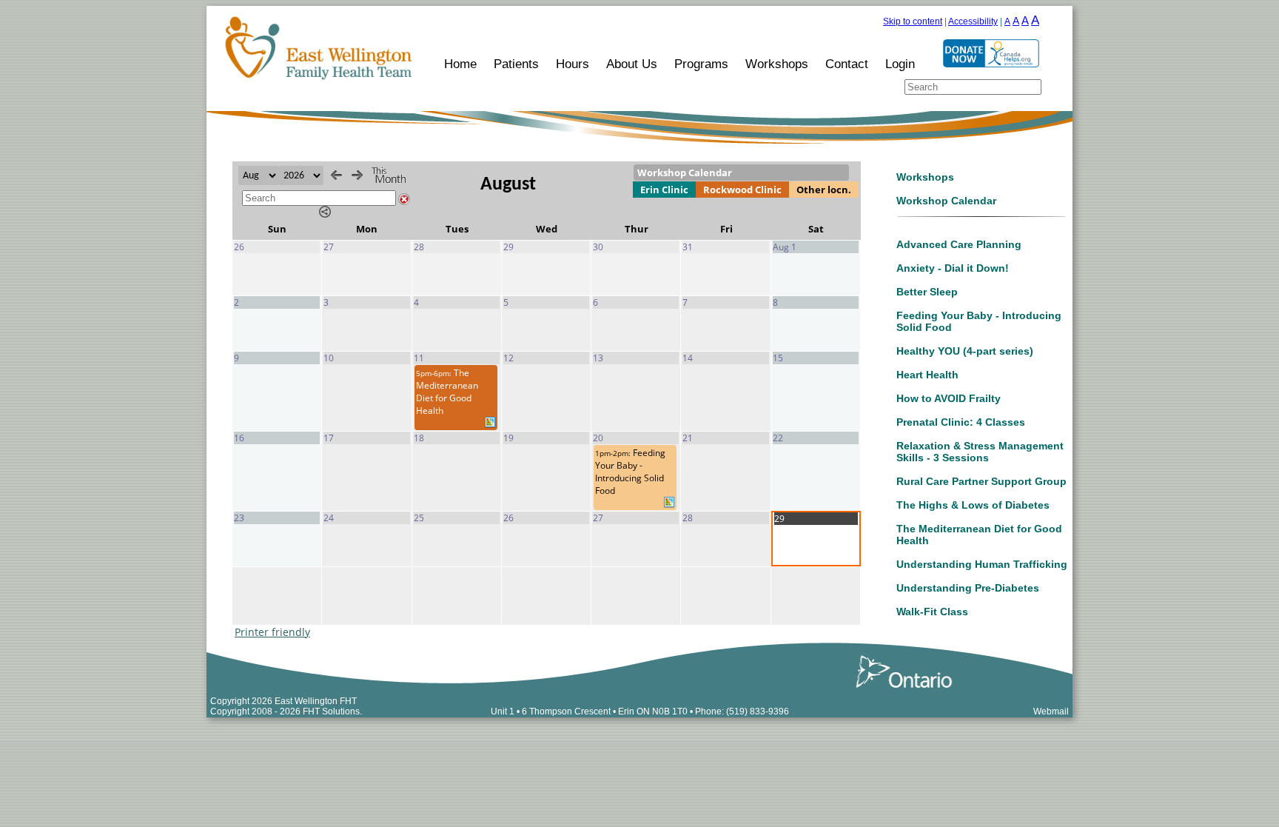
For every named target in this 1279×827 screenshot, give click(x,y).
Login (900, 63)
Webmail (1051, 711)
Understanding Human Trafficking (981, 564)
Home (460, 63)
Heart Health (927, 375)
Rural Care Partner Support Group (981, 481)
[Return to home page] (315, 80)
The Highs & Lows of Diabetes (973, 505)
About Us (631, 63)
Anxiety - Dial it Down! (952, 268)
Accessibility (973, 21)
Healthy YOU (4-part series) (964, 351)
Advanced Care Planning (958, 244)
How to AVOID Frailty (948, 398)
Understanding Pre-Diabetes (967, 588)
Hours (572, 63)
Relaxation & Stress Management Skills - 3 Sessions (980, 451)
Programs (701, 63)
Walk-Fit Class (932, 611)
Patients (516, 63)
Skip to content (912, 21)
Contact (846, 63)
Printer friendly (272, 632)
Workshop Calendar (946, 201)
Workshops (776, 63)
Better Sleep (927, 292)
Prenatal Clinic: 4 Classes (960, 422)
